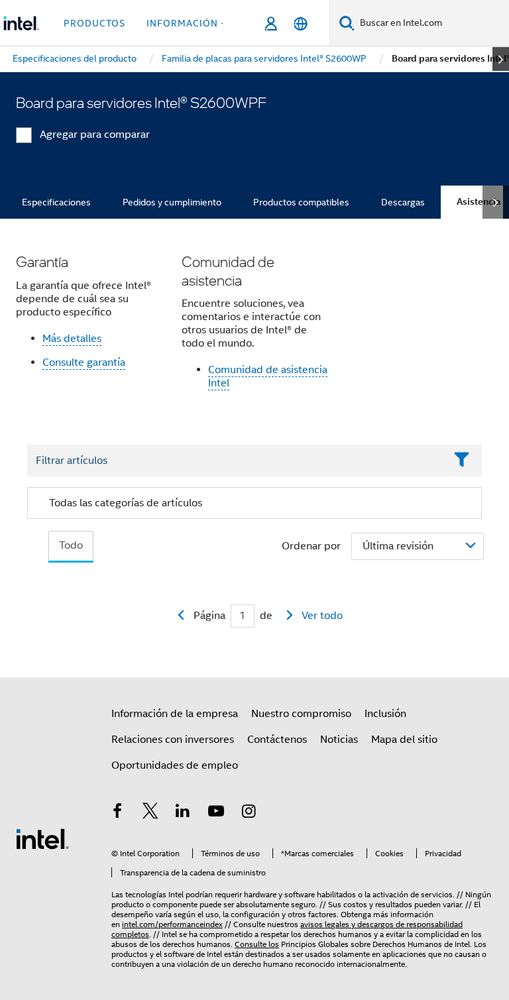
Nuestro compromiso (301, 713)
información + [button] (186, 23)
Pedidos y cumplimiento (172, 202)
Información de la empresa (174, 713)
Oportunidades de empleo (174, 765)
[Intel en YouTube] (216, 813)
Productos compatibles (301, 202)
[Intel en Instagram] (248, 813)
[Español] (300, 23)
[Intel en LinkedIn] (183, 813)
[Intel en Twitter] (150, 813)
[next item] (500, 59)
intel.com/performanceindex (172, 924)
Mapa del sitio (404, 739)
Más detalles (71, 338)
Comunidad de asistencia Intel (267, 376)
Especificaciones (56, 202)
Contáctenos (277, 739)
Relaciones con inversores (172, 739)
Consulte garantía (83, 362)
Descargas (403, 202)
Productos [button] (94, 23)
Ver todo (322, 615)
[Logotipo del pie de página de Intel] (42, 838)
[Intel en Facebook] (117, 813)
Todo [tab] (71, 545)
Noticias (339, 739)
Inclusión (385, 713)
